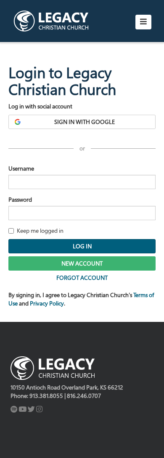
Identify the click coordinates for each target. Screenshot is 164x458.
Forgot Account (82, 278)
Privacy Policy (47, 303)
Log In (82, 246)
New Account (82, 263)
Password (20, 199)
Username (21, 168)
